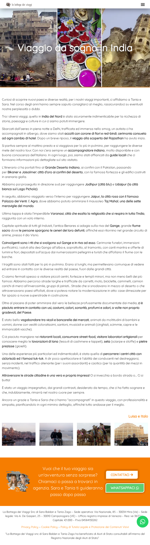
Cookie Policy (49, 527)
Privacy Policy (29, 527)
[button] (143, 4)
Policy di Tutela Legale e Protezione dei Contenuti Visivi (95, 527)
